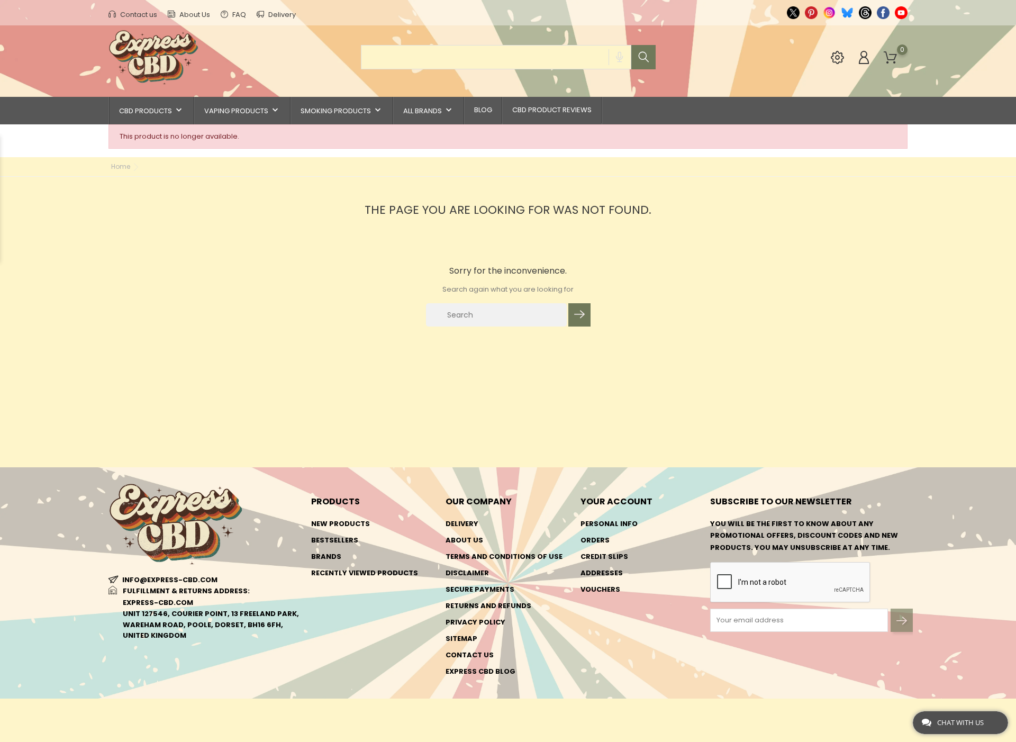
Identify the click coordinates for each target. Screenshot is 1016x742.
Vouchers (600, 589)
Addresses (601, 573)
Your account (616, 501)
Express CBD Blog (480, 671)
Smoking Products (342, 110)
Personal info (609, 524)
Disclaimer (467, 573)
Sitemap (461, 639)
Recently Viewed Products (364, 573)
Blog (483, 110)
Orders (595, 540)
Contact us (138, 15)
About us (464, 540)
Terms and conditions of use (504, 556)
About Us (194, 15)
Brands (326, 556)
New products (340, 524)
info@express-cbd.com (169, 580)
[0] (890, 58)
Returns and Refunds (488, 606)
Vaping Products (242, 110)
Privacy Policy (475, 622)
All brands (428, 110)
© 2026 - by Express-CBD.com (160, 712)
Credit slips (604, 556)
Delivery (281, 15)
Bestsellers (334, 540)
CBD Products (151, 110)
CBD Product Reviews (552, 110)
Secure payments (480, 589)
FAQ (238, 15)
